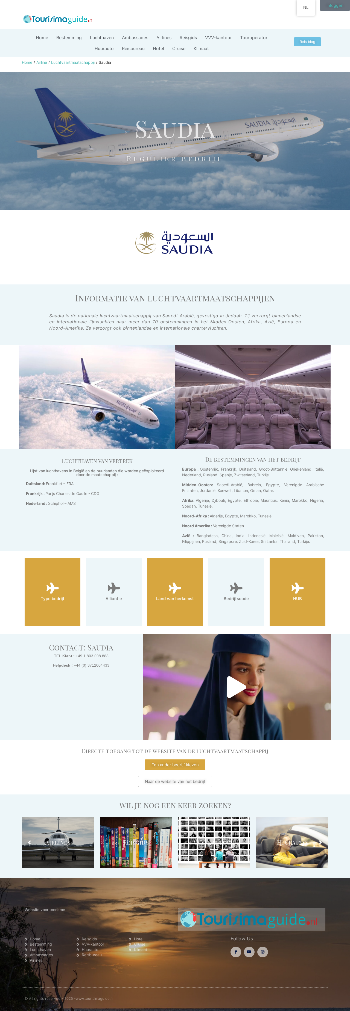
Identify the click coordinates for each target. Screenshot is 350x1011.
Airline (41, 62)
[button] (237, 687)
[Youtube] (249, 952)
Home (27, 62)
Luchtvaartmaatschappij (73, 62)
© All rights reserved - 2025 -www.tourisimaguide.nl (69, 998)
